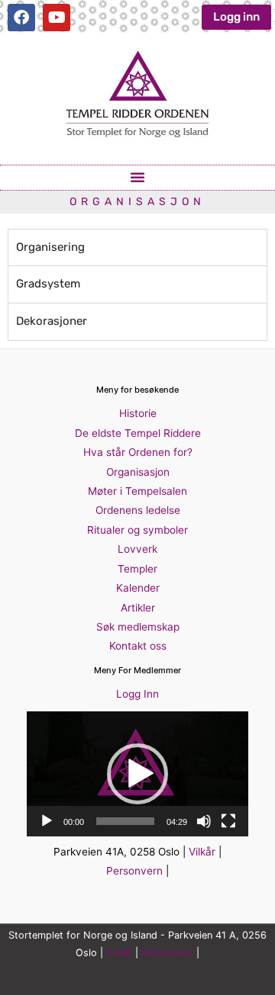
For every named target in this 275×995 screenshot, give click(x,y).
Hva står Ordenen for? (137, 452)
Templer (137, 569)
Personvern (134, 871)
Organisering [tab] (50, 247)
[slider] (125, 821)
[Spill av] (46, 821)
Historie (138, 413)
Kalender (138, 588)
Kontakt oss (138, 646)
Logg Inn (137, 694)
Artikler (138, 608)
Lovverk (137, 549)
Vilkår (202, 852)
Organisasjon (138, 472)
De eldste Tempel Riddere (138, 433)
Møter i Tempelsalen (137, 491)
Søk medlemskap (138, 627)
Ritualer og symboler (137, 530)
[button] (137, 176)
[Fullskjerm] (228, 821)
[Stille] (204, 821)
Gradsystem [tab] (48, 283)
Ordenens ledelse (137, 510)
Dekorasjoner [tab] (51, 321)
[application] (137, 773)
